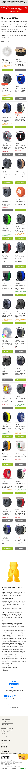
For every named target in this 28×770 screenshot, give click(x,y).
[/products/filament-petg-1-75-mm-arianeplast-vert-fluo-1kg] (7, 219)
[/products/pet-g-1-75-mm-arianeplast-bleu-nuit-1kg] (7, 529)
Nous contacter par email (7, 723)
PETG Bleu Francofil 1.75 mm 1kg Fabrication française (20, 430)
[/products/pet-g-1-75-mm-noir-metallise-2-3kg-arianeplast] (21, 304)
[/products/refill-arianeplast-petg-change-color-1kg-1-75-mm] (7, 332)
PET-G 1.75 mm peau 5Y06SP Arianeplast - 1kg (20, 176)
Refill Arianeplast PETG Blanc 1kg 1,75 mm (20, 457)
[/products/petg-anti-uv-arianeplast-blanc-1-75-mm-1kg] (21, 473)
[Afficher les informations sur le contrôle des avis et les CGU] (22, 690)
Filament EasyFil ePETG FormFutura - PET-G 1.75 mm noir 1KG (20, 64)
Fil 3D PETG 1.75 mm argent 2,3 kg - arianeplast (7, 317)
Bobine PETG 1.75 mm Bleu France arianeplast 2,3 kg (20, 288)
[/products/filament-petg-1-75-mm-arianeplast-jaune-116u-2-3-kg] (7, 445)
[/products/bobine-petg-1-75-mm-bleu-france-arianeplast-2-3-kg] (21, 276)
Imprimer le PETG (5, 37)
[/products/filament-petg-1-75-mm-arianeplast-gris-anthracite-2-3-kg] (21, 247)
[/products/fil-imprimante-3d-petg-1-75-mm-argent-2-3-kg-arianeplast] (7, 304)
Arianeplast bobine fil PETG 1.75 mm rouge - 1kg (20, 515)
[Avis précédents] (2, 700)
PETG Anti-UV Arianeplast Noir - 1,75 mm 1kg (20, 401)
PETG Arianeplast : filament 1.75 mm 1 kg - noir (7, 92)
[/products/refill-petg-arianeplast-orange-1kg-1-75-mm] (21, 192)
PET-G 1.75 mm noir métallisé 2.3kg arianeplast (20, 317)
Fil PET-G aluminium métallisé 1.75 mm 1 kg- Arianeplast (20, 373)
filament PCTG (8, 661)
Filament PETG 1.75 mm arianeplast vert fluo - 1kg (6, 232)
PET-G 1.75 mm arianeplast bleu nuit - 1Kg (7, 542)
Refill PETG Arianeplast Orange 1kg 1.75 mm (20, 203)
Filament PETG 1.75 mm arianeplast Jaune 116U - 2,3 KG (7, 458)
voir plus (15, 700)
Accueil (2, 15)
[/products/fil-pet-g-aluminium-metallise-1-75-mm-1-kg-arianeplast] (21, 360)
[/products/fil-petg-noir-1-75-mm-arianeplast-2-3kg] (21, 219)
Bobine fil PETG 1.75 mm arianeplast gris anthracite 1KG (6, 204)
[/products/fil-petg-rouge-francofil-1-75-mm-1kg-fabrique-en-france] (7, 473)
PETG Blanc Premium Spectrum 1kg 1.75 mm (7, 63)
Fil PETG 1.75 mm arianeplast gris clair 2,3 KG (20, 345)
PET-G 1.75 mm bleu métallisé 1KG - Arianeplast (6, 120)
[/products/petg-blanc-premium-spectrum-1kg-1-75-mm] (7, 51)
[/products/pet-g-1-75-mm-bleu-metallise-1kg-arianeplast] (7, 108)
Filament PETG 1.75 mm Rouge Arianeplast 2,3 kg (7, 260)
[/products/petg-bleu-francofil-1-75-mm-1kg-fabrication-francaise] (21, 417)
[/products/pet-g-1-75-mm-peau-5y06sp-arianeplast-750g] (21, 163)
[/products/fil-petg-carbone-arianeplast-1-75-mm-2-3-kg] (7, 163)
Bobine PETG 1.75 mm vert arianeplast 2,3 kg (7, 287)
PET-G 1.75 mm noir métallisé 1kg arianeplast (6, 373)
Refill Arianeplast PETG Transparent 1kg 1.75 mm (7, 401)
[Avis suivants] (26, 700)
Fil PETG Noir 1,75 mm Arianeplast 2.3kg (20, 231)
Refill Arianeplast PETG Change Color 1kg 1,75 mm (7, 345)
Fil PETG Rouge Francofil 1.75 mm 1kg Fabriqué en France (7, 486)
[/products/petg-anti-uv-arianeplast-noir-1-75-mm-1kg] (21, 389)
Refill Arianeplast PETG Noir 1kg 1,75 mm (20, 148)
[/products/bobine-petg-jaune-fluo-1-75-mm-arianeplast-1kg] (7, 417)
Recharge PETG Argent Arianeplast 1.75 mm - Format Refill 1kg (7, 149)
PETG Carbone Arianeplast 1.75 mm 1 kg (7, 515)
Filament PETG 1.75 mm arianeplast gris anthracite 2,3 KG (20, 260)
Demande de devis (6, 721)
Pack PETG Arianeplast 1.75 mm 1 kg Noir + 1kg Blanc (20, 542)
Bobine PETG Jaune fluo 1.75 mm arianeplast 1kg (6, 430)
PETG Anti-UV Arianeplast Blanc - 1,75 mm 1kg (19, 486)
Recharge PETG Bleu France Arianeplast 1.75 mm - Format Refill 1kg (20, 92)
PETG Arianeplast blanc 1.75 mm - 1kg (20, 119)
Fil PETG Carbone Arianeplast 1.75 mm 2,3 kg (6, 176)
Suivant (18, 555)
